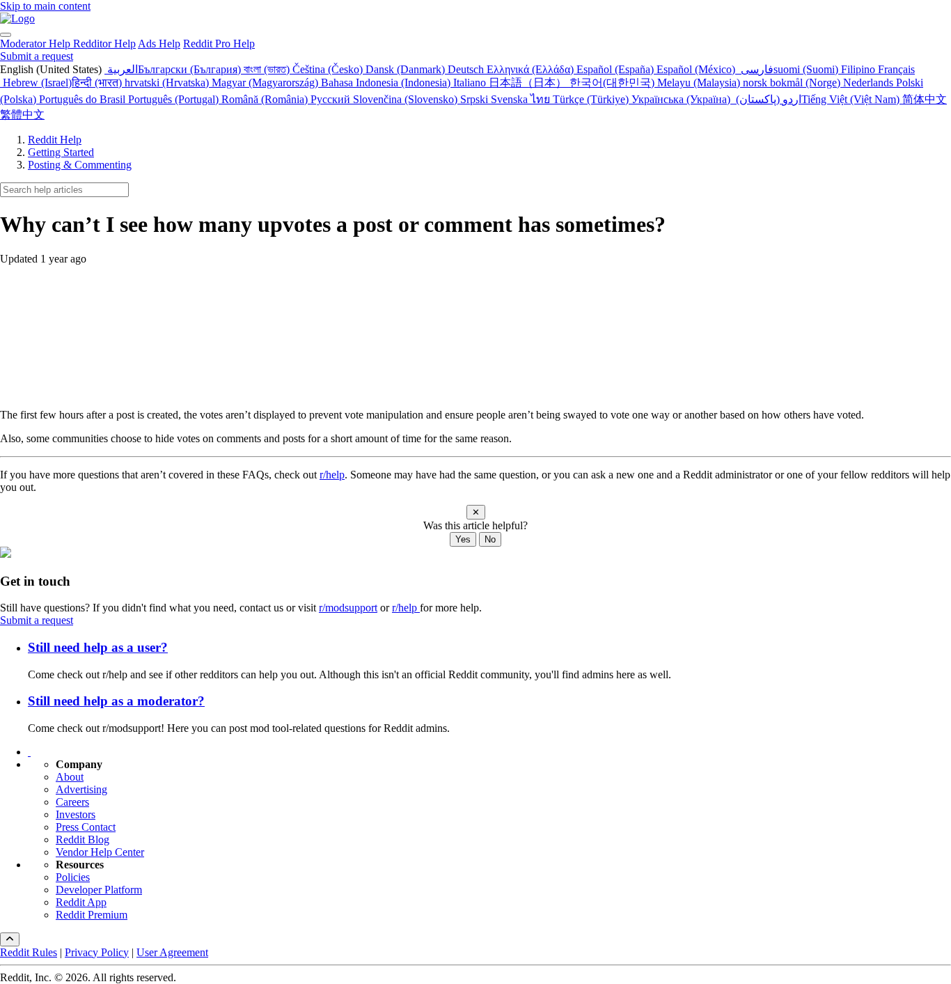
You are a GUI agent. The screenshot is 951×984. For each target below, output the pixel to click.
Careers (72, 802)
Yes (463, 539)
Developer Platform (99, 890)
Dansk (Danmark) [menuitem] (407, 69)
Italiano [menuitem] (471, 82)
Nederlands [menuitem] (869, 82)
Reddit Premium (91, 915)
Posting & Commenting (80, 165)
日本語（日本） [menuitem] (529, 82)
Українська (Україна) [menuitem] (682, 99)
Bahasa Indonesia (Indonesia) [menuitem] (387, 82)
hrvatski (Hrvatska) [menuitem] (168, 82)
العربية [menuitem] (121, 69)
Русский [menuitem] (332, 99)
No (490, 539)
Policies (73, 877)
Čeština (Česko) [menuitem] (329, 69)
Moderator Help (36, 43)
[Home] (17, 18)
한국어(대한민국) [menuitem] (613, 82)
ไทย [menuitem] (541, 99)
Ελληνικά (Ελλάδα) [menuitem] (531, 69)
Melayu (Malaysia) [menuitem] (700, 82)
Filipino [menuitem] (859, 69)
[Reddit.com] (29, 752)
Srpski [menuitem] (475, 99)
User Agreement (172, 952)
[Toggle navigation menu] (5, 35)
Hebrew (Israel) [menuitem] (36, 82)
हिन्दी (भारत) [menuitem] (98, 82)
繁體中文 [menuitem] (22, 114)
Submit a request (36, 56)
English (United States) (52, 69)
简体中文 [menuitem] (924, 99)
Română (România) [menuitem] (266, 99)
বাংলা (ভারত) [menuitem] (268, 69)
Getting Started (61, 152)
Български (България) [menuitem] (191, 69)
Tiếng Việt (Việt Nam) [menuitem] (851, 99)
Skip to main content (45, 6)
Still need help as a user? (98, 647)
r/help (332, 475)
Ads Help (159, 43)
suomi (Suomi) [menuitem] (807, 69)
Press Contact (86, 827)
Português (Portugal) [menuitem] (174, 99)
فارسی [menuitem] (755, 69)
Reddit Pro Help (219, 43)
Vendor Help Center (100, 852)
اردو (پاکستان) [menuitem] (767, 99)
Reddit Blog (82, 839)
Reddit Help (54, 140)
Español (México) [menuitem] (697, 69)
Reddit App (81, 902)
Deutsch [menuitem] (467, 69)
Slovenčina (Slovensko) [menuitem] (406, 99)
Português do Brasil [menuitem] (83, 99)
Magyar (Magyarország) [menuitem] (266, 82)
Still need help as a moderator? (116, 701)
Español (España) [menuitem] (616, 69)
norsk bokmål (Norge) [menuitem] (793, 82)
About (70, 777)
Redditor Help (104, 43)
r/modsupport (348, 608)
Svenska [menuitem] (510, 99)
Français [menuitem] (896, 69)
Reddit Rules (28, 952)
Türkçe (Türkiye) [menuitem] (592, 99)
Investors (75, 814)
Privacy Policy (97, 952)
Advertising (81, 789)
